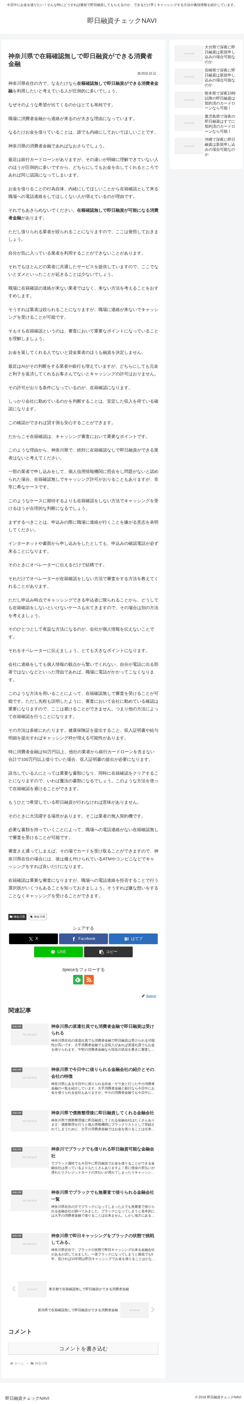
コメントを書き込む (83, 1349)
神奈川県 (19, 916)
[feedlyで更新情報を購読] (78, 979)
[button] (108, 952)
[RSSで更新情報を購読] (89, 979)
